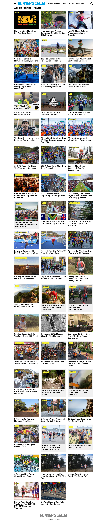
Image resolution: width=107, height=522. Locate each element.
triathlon (44, 40)
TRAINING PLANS (55, 3)
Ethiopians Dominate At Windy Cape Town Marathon (25, 87)
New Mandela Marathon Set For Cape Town (25, 32)
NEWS (71, 3)
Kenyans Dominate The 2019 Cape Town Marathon (26, 252)
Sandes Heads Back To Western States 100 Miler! (26, 335)
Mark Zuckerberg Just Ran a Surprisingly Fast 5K (53, 86)
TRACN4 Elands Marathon (48, 12)
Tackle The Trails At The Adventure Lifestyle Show (53, 392)
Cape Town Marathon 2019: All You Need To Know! (53, 278)
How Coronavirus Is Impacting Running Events (53, 195)
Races (44, 426)
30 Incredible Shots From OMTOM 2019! (53, 363)
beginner (17, 455)
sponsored (18, 93)
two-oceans (45, 343)
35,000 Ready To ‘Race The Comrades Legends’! (25, 167)
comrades (44, 315)
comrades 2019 (19, 343)
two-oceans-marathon (74, 175)
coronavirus (45, 175)
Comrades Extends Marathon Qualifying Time (26, 60)
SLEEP (70, 12)
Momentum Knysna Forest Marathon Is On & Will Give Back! (53, 476)
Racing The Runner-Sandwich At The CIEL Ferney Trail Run (78, 279)
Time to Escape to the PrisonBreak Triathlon (51, 60)
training (44, 483)
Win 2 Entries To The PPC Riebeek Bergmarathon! (78, 307)
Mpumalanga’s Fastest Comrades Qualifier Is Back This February (53, 33)
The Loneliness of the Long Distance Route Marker (26, 139)
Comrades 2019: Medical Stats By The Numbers (52, 335)
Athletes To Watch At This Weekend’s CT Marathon (80, 252)
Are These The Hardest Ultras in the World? (78, 86)
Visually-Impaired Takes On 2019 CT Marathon (25, 278)
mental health (18, 175)
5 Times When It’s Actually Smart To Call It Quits (53, 420)
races (16, 12)
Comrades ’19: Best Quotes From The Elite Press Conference (80, 336)
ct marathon (72, 119)
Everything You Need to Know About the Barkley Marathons (25, 391)
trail (70, 258)
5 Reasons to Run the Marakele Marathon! (24, 420)
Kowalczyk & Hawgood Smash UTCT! (24, 446)
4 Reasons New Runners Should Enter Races (25, 475)
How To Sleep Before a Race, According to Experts (78, 33)
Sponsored (19, 203)
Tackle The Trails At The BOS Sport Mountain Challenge (53, 307)
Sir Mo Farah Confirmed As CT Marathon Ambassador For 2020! (53, 140)
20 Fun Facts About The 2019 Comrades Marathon (26, 363)
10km (16, 400)
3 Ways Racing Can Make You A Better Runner (52, 503)
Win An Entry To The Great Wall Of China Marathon (78, 392)
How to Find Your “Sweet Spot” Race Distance (79, 60)
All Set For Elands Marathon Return (22, 113)
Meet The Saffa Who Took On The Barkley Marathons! (53, 222)
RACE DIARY (81, 3)
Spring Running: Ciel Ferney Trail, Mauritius (24, 305)
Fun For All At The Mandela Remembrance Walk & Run (26, 224)
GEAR (65, 3)
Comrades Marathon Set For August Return (79, 113)
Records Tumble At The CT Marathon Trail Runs (53, 252)
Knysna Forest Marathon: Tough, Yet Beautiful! (79, 475)
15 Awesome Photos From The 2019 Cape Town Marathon (80, 223)
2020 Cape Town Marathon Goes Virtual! (53, 167)
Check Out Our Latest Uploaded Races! (51, 113)
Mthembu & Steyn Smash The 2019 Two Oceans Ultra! (79, 364)
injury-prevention (46, 400)
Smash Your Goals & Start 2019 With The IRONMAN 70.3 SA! (51, 448)
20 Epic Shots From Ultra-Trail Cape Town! (80, 420)
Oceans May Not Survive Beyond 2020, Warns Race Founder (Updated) (80, 196)
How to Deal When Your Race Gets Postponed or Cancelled (25, 196)
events (70, 343)
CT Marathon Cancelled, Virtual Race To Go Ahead (80, 139)
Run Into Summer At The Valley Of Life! (80, 447)
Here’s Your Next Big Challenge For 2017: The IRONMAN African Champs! (25, 505)
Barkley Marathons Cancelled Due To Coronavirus (76, 168)
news (43, 119)
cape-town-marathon (74, 202)
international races (74, 147)
